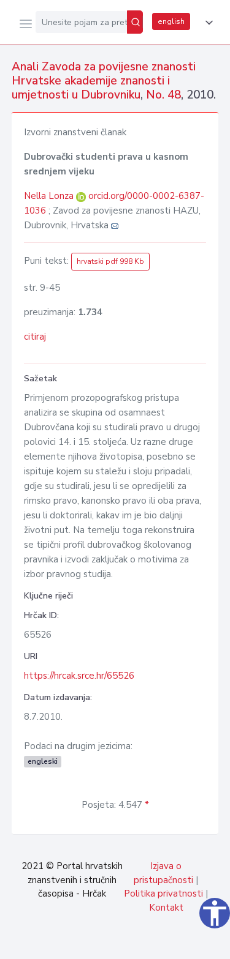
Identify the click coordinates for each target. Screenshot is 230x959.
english (171, 21)
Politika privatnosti (163, 893)
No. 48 (163, 95)
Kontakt (166, 907)
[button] (207, 22)
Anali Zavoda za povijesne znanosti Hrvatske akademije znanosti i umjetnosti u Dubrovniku (104, 81)
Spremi (129, 943)
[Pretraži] (135, 22)
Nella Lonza (50, 196)
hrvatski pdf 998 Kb (110, 261)
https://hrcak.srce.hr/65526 (79, 676)
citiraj (35, 336)
